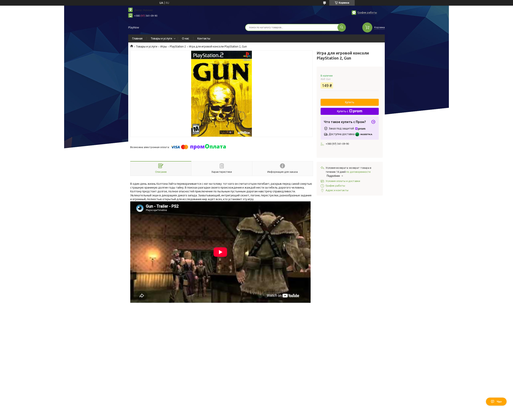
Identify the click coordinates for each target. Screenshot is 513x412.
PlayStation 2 (178, 46)
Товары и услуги (161, 38)
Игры (163, 46)
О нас (185, 38)
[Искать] (341, 27)
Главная (137, 38)
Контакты (203, 38)
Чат (499, 401)
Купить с (342, 111)
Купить (349, 102)
